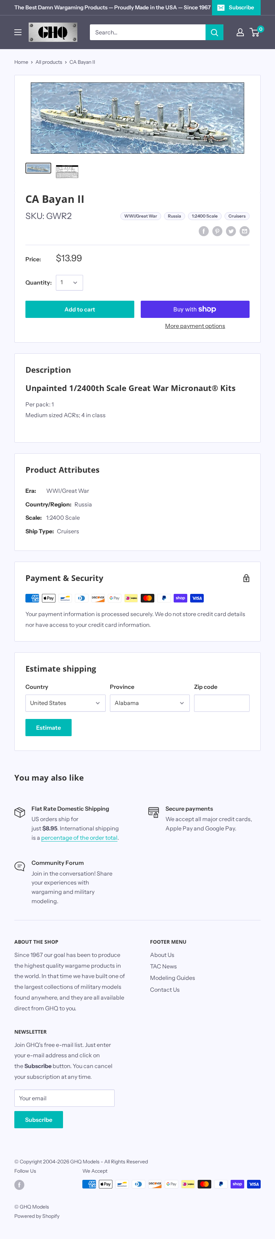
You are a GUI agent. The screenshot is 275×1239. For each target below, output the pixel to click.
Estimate (48, 727)
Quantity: (38, 282)
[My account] (240, 32)
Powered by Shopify (36, 1216)
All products (48, 62)
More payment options (195, 325)
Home (21, 62)
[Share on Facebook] (204, 230)
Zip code (205, 686)
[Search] (214, 32)
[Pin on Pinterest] (217, 230)
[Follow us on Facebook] (19, 1185)
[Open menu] (17, 32)
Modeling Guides (172, 977)
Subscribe (241, 7)
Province (122, 686)
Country (36, 686)
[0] (254, 32)
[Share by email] (245, 230)
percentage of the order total (79, 837)
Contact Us (165, 989)
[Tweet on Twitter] (231, 230)
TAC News (163, 966)
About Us (162, 954)
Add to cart (79, 309)
